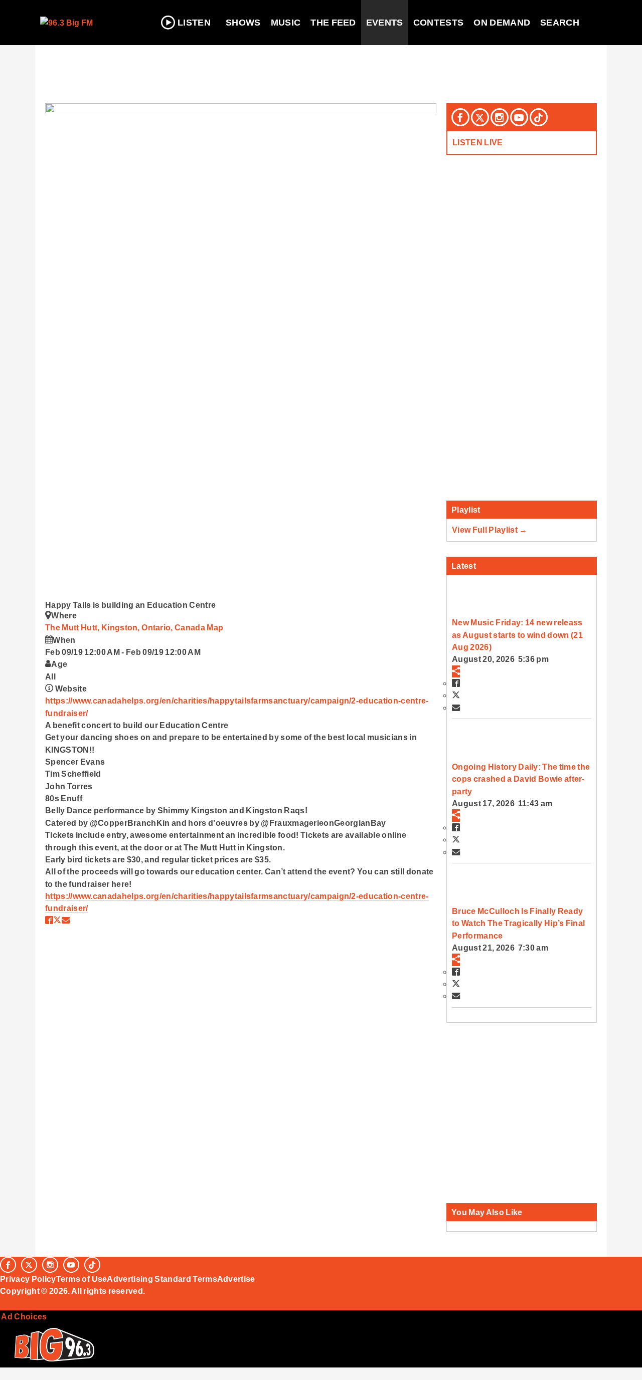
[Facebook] (460, 117)
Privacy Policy (28, 1278)
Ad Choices (23, 1316)
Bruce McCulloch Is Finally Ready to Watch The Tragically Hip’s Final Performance (518, 923)
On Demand (501, 23)
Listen (194, 23)
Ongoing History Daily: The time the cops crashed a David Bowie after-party (521, 779)
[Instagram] (500, 117)
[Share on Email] (66, 920)
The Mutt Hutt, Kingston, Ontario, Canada (126, 627)
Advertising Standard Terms (162, 1278)
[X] (480, 117)
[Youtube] (519, 117)
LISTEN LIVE (477, 142)
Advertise (236, 1278)
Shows (243, 23)
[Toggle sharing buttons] (456, 671)
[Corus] (5, 1302)
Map (215, 627)
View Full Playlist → (490, 529)
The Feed (333, 23)
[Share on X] (57, 920)
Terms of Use (81, 1278)
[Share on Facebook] (49, 920)
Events (384, 23)
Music (286, 23)
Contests (438, 23)
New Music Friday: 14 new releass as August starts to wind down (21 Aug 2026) (517, 634)
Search (559, 23)
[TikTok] (539, 117)
